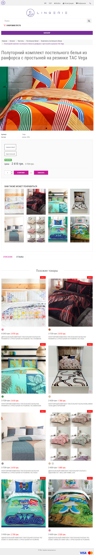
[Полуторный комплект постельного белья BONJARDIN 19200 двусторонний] (70, 370)
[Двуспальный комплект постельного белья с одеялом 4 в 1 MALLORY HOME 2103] (70, 437)
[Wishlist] (31, 173)
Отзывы (20, 257)
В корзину (21, 173)
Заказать (41, 173)
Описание (7, 257)
